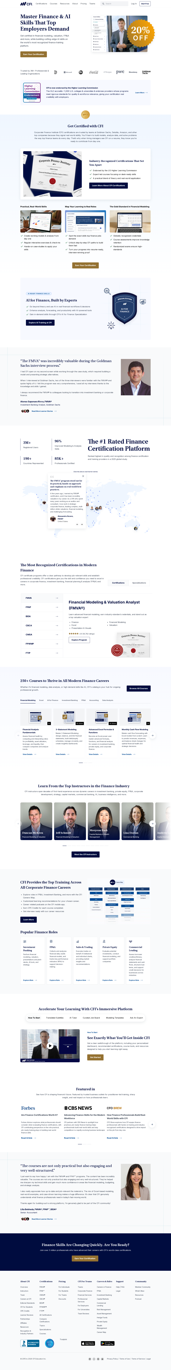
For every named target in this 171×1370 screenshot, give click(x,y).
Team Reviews (83, 1314)
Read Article (26, 1138)
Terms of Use (124, 1359)
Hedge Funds (102, 1318)
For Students (63, 1291)
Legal (118, 1291)
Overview (24, 1287)
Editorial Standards (27, 1303)
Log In (134, 3)
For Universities (84, 1310)
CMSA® (42, 1295)
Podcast (138, 1299)
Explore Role (28, 980)
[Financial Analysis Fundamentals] (36, 733)
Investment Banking (104, 1295)
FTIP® (42, 1311)
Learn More (139, 93)
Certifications (41, 3)
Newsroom (24, 1327)
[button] (152, 735)
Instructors (24, 1291)
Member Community (142, 1287)
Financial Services (85, 1295)
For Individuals (64, 1287)
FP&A (99, 1291)
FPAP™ (42, 1291)
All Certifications (46, 1315)
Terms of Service (138, 1359)
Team (22, 1295)
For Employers (83, 1306)
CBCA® (42, 1299)
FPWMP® (43, 1307)
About (75, 3)
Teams (92, 3)
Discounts (62, 1299)
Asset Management (104, 1314)
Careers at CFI (25, 1299)
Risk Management (104, 1310)
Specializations (45, 1329)
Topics (42, 1326)
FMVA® (42, 1287)
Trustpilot (63, 1339)
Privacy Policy (112, 1359)
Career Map (101, 1332)
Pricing (83, 3)
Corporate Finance (85, 1291)
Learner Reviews (26, 1315)
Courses (53, 3)
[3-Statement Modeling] (69, 733)
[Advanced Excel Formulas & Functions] (102, 733)
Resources (64, 3)
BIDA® (42, 1303)
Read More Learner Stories (42, 411)
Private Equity (102, 1322)
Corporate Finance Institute (26, 4)
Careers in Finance (104, 1287)
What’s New (139, 1291)
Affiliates (23, 1323)
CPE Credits (24, 1311)
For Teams (63, 1295)
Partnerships (25, 1319)
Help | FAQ (120, 1287)
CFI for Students (26, 1307)
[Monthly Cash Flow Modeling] (135, 733)
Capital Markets (103, 1299)
